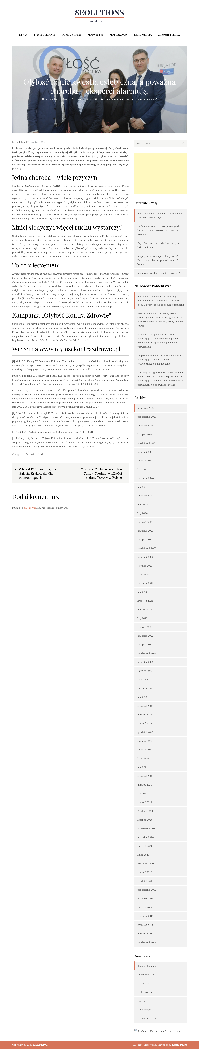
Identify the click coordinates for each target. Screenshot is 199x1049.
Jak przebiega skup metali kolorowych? (158, 273)
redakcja (21, 141)
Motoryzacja (118, 34)
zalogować (30, 507)
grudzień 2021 (145, 732)
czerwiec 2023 (145, 583)
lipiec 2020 (143, 854)
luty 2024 (142, 513)
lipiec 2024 (143, 469)
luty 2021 (142, 793)
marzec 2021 (144, 784)
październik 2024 (146, 443)
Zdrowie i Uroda (169, 34)
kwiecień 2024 (145, 495)
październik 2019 (146, 889)
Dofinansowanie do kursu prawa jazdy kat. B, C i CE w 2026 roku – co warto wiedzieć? (158, 230)
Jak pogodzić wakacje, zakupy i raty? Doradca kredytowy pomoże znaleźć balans (157, 260)
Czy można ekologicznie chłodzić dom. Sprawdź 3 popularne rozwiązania (158, 342)
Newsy (23, 34)
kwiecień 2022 (145, 705)
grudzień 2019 (145, 881)
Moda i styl (95, 34)
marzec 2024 (144, 504)
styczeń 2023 (144, 627)
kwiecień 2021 (145, 775)
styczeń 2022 (144, 723)
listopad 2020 (145, 819)
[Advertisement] (160, 173)
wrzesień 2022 (145, 662)
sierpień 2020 (145, 845)
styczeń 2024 (144, 521)
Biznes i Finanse (44, 34)
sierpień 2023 (144, 565)
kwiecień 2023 (145, 600)
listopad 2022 (144, 644)
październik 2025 (146, 416)
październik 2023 (146, 548)
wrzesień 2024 (145, 451)
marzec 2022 (144, 714)
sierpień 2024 (145, 460)
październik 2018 (146, 942)
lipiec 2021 (143, 758)
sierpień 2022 (144, 670)
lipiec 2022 (143, 679)
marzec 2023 (144, 609)
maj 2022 (142, 697)
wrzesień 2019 (145, 898)
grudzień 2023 (145, 530)
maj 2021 (142, 767)
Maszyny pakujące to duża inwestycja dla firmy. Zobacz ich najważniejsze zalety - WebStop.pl (160, 376)
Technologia (143, 34)
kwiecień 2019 (145, 924)
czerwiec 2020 (145, 863)
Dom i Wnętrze (71, 34)
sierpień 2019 (144, 907)
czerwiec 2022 (145, 688)
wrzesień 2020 (145, 837)
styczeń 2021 (144, 802)
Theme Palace (179, 1044)
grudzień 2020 (145, 810)
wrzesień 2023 (145, 556)
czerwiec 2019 (145, 916)
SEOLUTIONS (99, 12)
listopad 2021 (144, 740)
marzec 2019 (144, 933)
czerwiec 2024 (145, 478)
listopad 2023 (144, 539)
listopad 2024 (145, 434)
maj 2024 (142, 486)
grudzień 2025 (146, 408)
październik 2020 (146, 828)
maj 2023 (142, 591)
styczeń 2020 (144, 872)
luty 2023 (142, 618)
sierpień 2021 (144, 749)
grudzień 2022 (145, 635)
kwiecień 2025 (145, 425)
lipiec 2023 (143, 574)
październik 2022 (146, 653)
